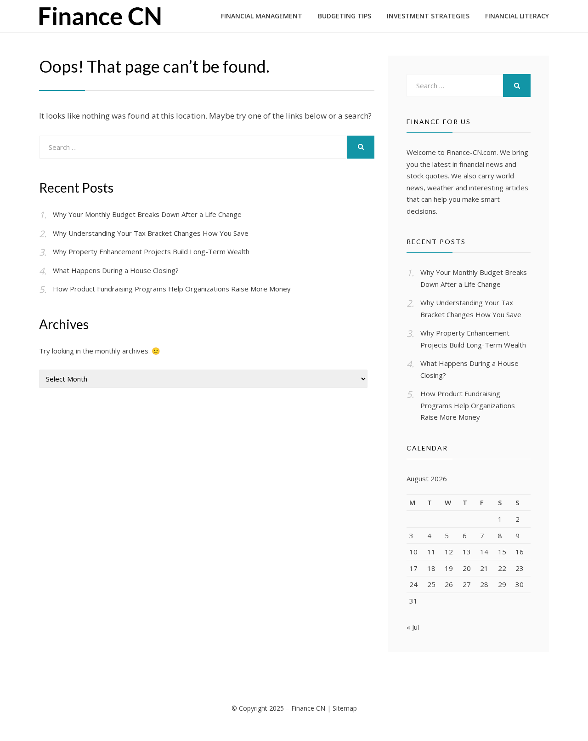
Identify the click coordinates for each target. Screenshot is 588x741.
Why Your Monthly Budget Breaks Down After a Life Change (147, 214)
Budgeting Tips (344, 15)
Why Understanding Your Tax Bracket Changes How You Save (151, 233)
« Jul (413, 627)
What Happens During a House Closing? (116, 270)
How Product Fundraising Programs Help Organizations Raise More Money (172, 288)
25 (431, 584)
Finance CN (308, 708)
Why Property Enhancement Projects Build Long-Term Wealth (151, 251)
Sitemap (345, 708)
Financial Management (261, 15)
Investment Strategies (428, 15)
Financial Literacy (517, 15)
